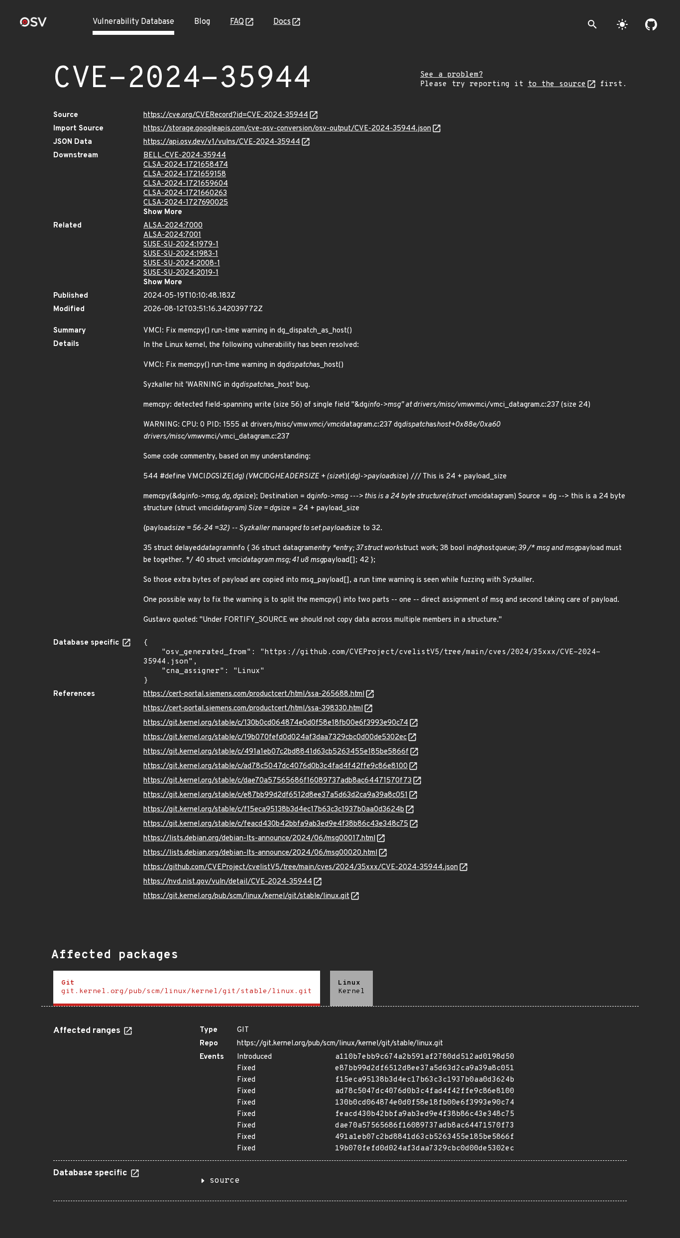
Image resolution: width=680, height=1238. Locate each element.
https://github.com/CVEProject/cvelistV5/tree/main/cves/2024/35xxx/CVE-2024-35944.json (300, 867)
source (224, 1181)
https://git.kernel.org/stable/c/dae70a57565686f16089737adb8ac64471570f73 (277, 781)
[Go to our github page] (651, 24)
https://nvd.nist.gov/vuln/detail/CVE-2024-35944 (227, 882)
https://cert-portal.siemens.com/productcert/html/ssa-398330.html (253, 708)
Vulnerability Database (133, 22)
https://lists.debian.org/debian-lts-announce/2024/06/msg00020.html (260, 853)
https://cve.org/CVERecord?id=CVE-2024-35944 (225, 115)
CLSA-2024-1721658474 (185, 165)
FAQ (237, 22)
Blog (202, 22)
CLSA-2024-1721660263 (185, 193)
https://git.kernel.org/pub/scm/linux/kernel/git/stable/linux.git (246, 896)
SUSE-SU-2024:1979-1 (181, 244)
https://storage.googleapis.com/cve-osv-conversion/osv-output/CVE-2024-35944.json (287, 128)
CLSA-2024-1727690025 (185, 203)
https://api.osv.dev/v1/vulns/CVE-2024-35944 (221, 142)
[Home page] (33, 25)
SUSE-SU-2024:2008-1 (181, 263)
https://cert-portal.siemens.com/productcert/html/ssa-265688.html (253, 694)
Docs (282, 22)
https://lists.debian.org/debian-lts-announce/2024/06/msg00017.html (259, 838)
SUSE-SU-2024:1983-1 (180, 254)
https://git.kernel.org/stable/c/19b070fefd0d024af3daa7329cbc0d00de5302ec (275, 737)
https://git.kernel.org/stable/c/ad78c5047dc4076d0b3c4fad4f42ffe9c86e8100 (275, 766)
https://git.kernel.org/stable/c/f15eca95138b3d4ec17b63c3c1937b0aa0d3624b (273, 809)
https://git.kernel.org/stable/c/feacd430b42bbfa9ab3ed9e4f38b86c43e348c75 (275, 824)
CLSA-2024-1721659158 (184, 174)
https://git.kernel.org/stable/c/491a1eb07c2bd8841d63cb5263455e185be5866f (276, 752)
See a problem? (451, 75)
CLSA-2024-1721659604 (185, 184)
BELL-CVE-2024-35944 (184, 155)
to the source (557, 84)
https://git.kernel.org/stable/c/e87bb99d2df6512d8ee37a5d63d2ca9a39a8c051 (275, 795)
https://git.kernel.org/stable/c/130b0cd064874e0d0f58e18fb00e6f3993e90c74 (275, 723)
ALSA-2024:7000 (173, 225)
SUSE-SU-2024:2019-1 (181, 273)
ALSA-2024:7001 (172, 235)
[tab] (186, 988)
